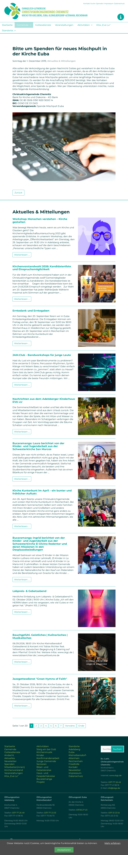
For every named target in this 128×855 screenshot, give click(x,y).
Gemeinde (22, 25)
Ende (81, 725)
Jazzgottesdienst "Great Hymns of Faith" (39, 678)
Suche (93, 4)
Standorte (7, 30)
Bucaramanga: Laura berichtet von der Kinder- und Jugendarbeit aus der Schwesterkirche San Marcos (38, 446)
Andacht (9, 755)
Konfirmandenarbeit (47, 758)
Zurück (18, 192)
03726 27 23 (81, 810)
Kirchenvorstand (13, 770)
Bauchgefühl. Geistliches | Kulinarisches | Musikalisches (40, 636)
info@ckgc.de (114, 788)
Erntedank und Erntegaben (30, 310)
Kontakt (86, 4)
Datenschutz (119, 4)
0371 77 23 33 (50, 813)
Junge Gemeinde (46, 761)
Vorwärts (70, 725)
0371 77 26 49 (114, 782)
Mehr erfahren (112, 843)
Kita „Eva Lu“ (103, 25)
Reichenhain (76, 761)
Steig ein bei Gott (46, 749)
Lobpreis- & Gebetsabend (29, 591)
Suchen (117, 749)
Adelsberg (74, 749)
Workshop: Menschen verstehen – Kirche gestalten (39, 220)
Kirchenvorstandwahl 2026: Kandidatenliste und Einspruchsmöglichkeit (41, 268)
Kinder (40, 755)
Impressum (109, 4)
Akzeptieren (64, 849)
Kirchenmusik (44, 752)
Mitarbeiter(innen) (14, 767)
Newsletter (10, 761)
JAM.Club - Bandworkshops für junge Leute (41, 355)
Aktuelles (9, 758)
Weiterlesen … (22, 254)
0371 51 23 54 (114, 813)
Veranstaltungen (64, 25)
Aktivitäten (84, 25)
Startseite (7, 25)
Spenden (100, 4)
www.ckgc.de (115, 775)
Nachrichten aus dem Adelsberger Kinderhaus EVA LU (43, 400)
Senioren (41, 764)
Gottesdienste (43, 25)
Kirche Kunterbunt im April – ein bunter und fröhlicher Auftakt (42, 492)
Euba (71, 752)
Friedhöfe (74, 764)
